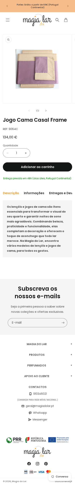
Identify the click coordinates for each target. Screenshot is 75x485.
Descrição (11, 193)
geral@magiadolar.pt (40, 406)
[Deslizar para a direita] (46, 110)
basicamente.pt (63, 481)
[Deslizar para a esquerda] (29, 110)
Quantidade (10, 145)
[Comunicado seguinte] (68, 6)
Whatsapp (40, 413)
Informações (34, 193)
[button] (7, 20)
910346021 (40, 394)
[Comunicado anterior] (7, 6)
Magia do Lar (19, 481)
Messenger (40, 419)
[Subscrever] (63, 322)
